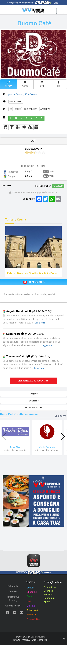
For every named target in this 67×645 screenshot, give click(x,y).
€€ (10, 109)
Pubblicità (13, 586)
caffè (18, 109)
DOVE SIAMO (32, 407)
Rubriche (31, 614)
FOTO (32, 393)
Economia (49, 598)
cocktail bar (30, 109)
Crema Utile (33, 619)
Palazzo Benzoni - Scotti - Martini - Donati (32, 273)
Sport (47, 601)
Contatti (13, 591)
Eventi (30, 596)
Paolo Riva (15, 447)
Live (29, 601)
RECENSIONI (33, 282)
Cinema (31, 605)
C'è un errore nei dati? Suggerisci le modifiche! (34, 192)
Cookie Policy (13, 605)
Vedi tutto (60, 416)
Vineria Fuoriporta (47, 447)
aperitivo (45, 109)
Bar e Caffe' (15, 101)
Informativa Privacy (13, 598)
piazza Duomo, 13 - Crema (22, 94)
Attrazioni (32, 610)
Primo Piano (50, 587)
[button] (8, 84)
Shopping (32, 591)
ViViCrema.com (38, 637)
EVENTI (32, 400)
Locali (30, 587)
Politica (48, 594)
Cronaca (48, 590)
